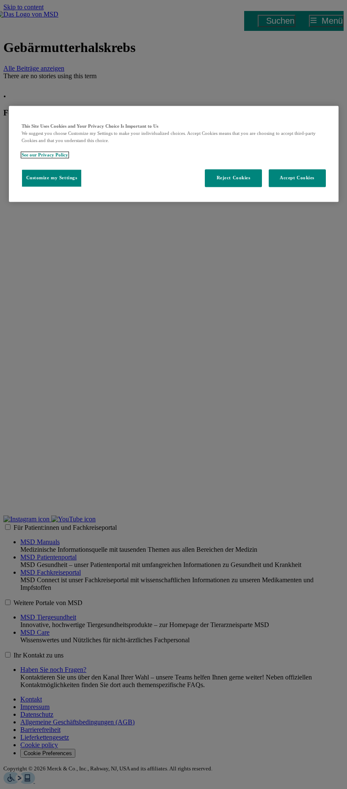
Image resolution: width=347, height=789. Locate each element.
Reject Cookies (234, 178)
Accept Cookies (297, 178)
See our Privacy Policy (45, 155)
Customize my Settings (51, 178)
